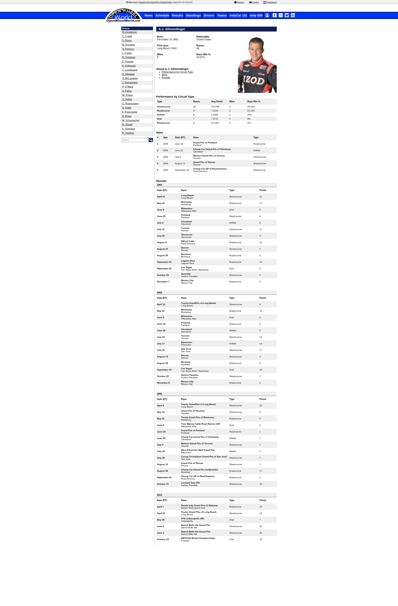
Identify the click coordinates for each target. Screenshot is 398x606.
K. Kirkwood (129, 65)
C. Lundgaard (129, 70)
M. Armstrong (129, 32)
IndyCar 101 (238, 15)
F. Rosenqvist (129, 112)
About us (240, 2)
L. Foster (127, 53)
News (149, 15)
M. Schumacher (130, 120)
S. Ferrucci (128, 49)
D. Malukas (128, 74)
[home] (123, 22)
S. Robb (126, 107)
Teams (222, 15)
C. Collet (127, 36)
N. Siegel (127, 124)
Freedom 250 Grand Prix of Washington (155, 2)
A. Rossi (127, 116)
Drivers (209, 15)
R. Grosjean (128, 57)
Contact (255, 2)
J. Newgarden (130, 82)
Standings (193, 15)
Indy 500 (256, 15)
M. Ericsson (128, 44)
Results (177, 15)
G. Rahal (127, 99)
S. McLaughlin (130, 78)
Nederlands (272, 2)
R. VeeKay (128, 133)
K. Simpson (128, 128)
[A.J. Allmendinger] (257, 64)
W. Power (127, 95)
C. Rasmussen (130, 103)
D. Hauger (128, 61)
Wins (164, 74)
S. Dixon (127, 40)
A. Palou (127, 91)
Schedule (162, 15)
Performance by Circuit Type (177, 72)
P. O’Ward (127, 86)
